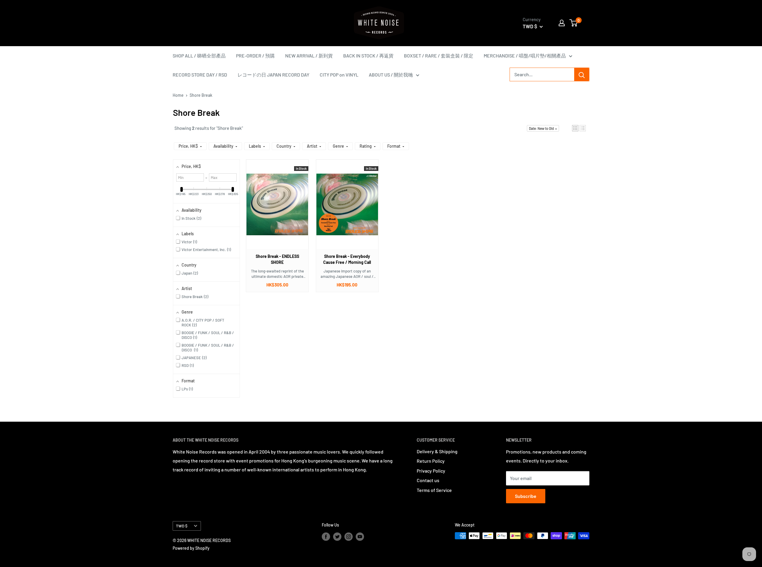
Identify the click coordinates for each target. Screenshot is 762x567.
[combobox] (542, 74)
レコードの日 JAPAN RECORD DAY (273, 74)
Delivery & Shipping (437, 451)
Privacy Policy (431, 470)
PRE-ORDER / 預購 (255, 55)
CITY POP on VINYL (339, 74)
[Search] (581, 74)
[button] (575, 128)
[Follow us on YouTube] (360, 536)
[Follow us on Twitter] (337, 536)
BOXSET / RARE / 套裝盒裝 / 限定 (438, 55)
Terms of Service (434, 490)
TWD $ (182, 525)
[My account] (562, 23)
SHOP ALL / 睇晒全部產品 (199, 55)
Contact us (428, 480)
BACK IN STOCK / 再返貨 (368, 55)
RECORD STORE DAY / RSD (200, 74)
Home (178, 95)
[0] (573, 23)
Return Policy (431, 461)
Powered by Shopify (191, 548)
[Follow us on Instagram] (348, 536)
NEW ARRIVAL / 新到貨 (309, 55)
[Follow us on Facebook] (326, 536)
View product (274, 210)
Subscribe (525, 496)
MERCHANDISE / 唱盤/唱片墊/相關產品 (525, 55)
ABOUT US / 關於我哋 (391, 74)
